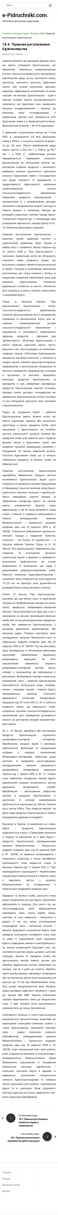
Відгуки (6, 1191)
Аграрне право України (26, 33)
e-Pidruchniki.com (24, 15)
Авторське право (11, 1185)
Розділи (6, 1178)
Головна (6, 33)
